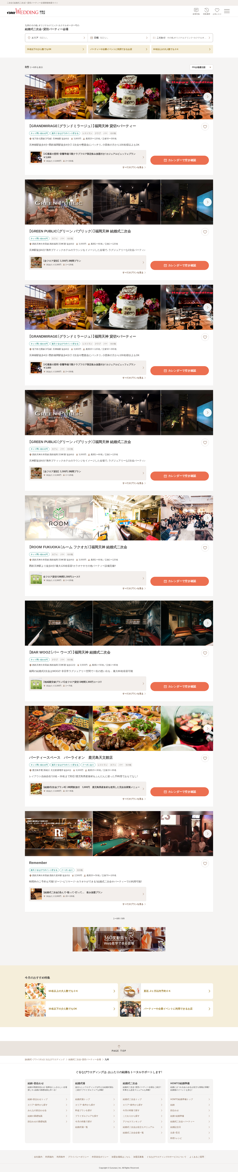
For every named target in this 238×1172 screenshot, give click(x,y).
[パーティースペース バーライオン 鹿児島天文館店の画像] (119, 728)
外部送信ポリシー (100, 1157)
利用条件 (61, 1157)
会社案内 (38, 1157)
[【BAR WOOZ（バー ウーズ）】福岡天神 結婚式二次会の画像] (119, 623)
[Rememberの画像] (119, 833)
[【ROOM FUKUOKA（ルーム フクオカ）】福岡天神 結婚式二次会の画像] (119, 517)
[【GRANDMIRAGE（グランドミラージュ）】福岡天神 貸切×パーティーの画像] (119, 96)
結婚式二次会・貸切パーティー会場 (84, 1059)
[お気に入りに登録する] (205, 126)
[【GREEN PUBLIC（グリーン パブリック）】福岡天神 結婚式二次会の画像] (119, 202)
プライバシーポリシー (78, 1157)
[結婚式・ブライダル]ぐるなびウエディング (45, 1059)
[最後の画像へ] (207, 97)
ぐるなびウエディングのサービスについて (166, 1157)
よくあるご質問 (196, 1157)
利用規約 (49, 1157)
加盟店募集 (138, 1157)
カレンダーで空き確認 (182, 160)
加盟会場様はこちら (121, 1157)
